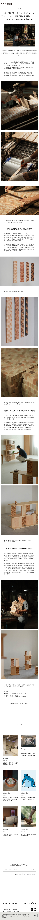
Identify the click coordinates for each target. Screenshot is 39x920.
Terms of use (30, 903)
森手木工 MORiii (24, 703)
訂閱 (32, 870)
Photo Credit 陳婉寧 (16, 222)
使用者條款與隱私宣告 (29, 874)
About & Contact (10, 903)
